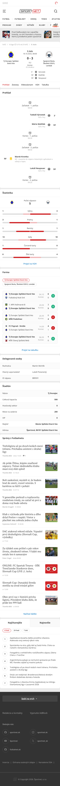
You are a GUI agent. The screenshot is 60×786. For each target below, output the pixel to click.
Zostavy (15, 84)
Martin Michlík (38, 366)
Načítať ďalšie (30, 613)
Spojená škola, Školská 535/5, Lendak (49, 63)
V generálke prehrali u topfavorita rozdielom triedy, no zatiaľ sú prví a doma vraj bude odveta (21, 500)
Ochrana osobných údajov (24, 762)
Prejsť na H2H (30, 263)
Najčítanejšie (15, 622)
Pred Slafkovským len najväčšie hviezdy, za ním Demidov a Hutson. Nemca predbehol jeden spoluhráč (27, 34)
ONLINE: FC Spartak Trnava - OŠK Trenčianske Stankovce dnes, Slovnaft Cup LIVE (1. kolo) (21, 568)
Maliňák (41, 75)
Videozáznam (27, 84)
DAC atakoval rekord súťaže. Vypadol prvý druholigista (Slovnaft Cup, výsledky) (22, 534)
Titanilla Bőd (7, 456)
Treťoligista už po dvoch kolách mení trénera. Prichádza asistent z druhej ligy (22, 449)
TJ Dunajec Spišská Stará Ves (10, 62)
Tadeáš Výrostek (37, 114)
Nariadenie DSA (45, 762)
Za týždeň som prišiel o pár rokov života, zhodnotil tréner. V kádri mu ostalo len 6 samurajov (21, 551)
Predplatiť (45, 3)
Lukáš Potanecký (39, 372)
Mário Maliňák (38, 124)
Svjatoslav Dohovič (9, 524)
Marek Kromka (21, 156)
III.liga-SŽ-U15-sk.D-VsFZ (18, 45)
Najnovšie (45, 622)
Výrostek (41, 72)
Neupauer (42, 78)
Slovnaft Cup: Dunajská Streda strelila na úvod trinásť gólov (19, 584)
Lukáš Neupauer (37, 168)
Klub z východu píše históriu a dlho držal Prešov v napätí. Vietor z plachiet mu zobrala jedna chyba (21, 517)
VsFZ (4, 45)
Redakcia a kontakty (12, 712)
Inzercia (5, 762)
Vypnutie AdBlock (39, 712)
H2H (37, 84)
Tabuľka (45, 84)
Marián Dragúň (8, 507)
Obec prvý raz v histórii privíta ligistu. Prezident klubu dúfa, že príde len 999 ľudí (19, 600)
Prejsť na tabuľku (30, 350)
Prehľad (5, 84)
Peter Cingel (6, 558)
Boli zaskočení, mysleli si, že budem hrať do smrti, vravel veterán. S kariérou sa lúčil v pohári (21, 483)
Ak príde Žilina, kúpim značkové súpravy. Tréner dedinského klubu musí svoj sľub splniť (20, 466)
